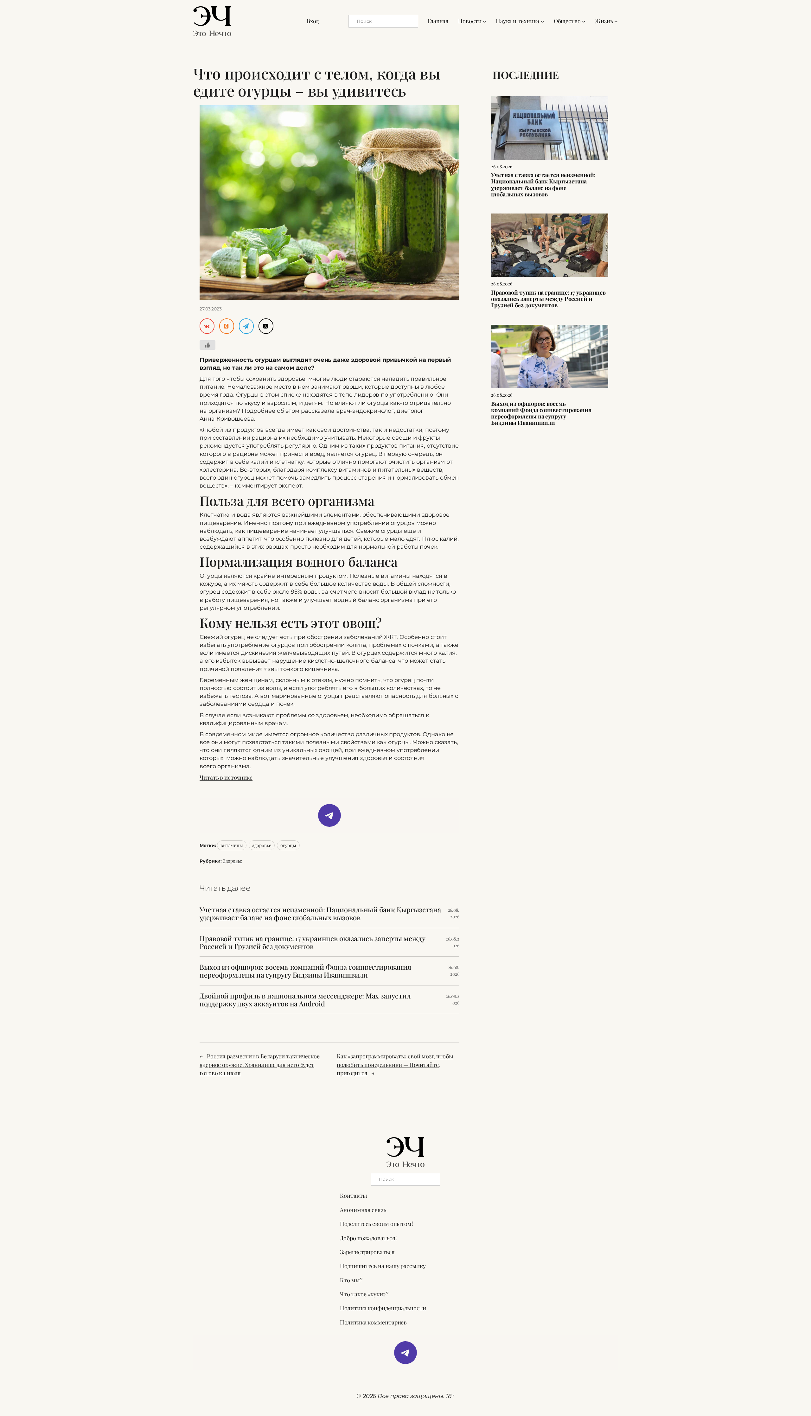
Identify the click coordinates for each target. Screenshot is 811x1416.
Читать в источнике (226, 777)
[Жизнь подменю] (616, 21)
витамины (231, 845)
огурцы (288, 845)
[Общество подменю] (583, 21)
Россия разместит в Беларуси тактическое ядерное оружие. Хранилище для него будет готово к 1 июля (260, 1064)
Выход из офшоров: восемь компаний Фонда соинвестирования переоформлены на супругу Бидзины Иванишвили (305, 971)
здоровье (261, 845)
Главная (438, 21)
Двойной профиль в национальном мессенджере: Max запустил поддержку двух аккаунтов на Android (305, 1000)
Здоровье (232, 861)
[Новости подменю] (484, 21)
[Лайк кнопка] (207, 345)
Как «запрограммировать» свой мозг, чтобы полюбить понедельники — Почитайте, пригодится (395, 1064)
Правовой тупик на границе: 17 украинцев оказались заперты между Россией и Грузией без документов (312, 942)
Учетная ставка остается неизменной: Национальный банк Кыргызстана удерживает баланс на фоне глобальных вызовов (320, 914)
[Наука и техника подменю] (542, 21)
